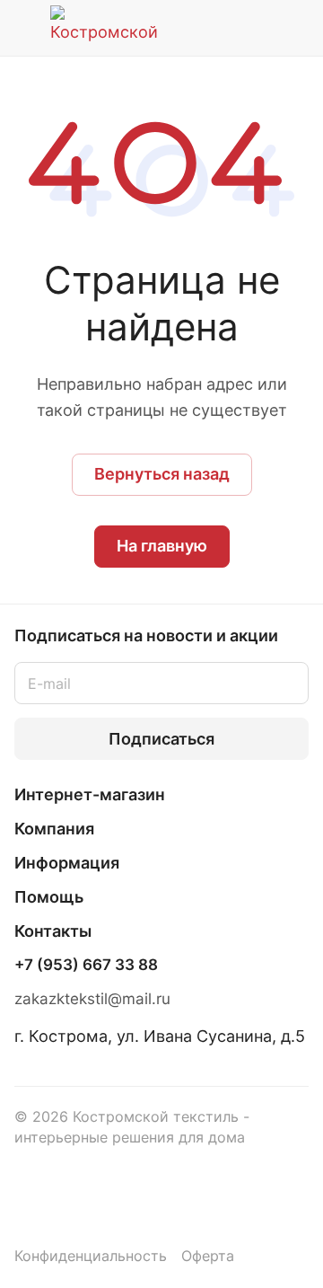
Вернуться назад (162, 473)
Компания (54, 828)
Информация (66, 862)
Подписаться (161, 738)
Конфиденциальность (90, 1256)
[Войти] (259, 28)
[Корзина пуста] (294, 28)
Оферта (207, 1256)
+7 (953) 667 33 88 (86, 965)
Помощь (48, 896)
